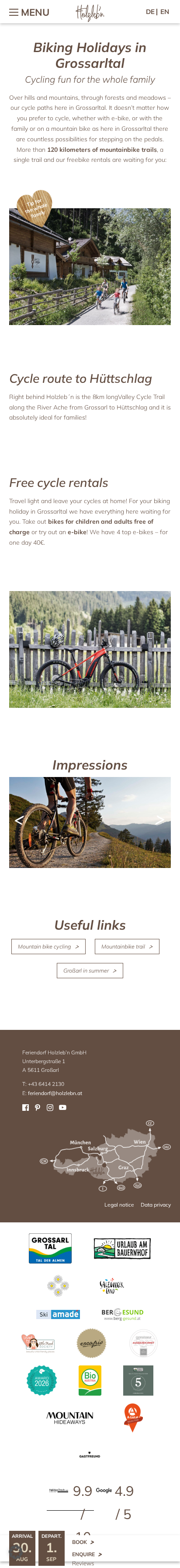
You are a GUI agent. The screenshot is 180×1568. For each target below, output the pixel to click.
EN (164, 11)
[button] (15, 1552)
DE (150, 11)
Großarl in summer (86, 970)
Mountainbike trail (123, 946)
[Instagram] (50, 1107)
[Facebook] (25, 1107)
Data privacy (156, 1204)
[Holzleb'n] (90, 20)
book (79, 1542)
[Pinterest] (38, 1107)
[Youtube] (62, 1107)
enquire (83, 1554)
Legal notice (119, 1204)
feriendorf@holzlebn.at (55, 1093)
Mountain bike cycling (44, 946)
